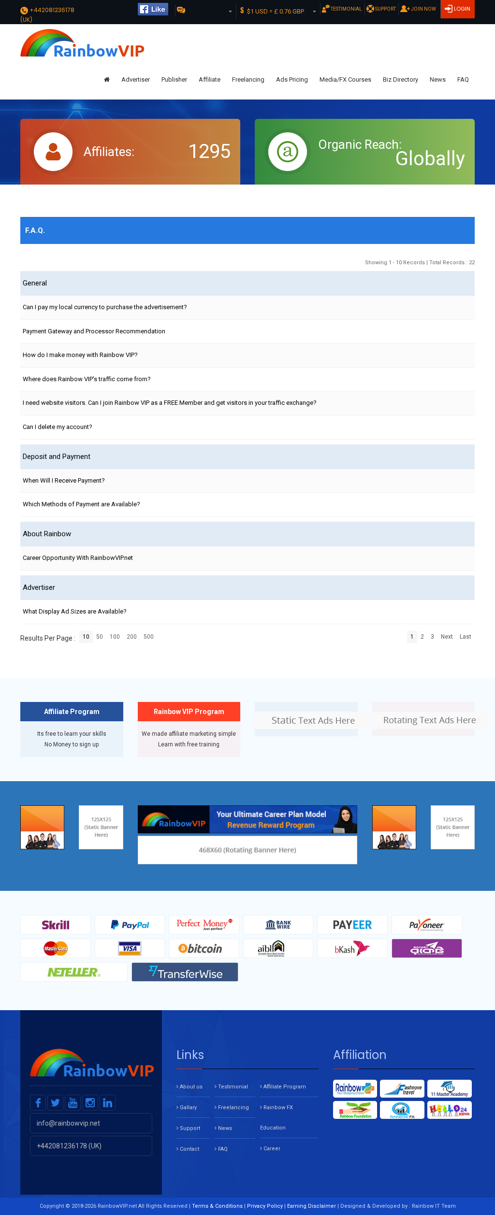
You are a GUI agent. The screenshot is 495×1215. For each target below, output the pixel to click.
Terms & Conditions (217, 1206)
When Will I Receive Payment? (64, 480)
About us (190, 1087)
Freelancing (248, 79)
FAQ (463, 79)
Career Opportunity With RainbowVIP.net (78, 557)
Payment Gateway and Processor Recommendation (94, 331)
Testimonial (346, 9)
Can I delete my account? (57, 426)
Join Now (423, 9)
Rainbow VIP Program (189, 711)
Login (461, 9)
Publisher (174, 79)
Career (271, 1148)
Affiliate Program (72, 711)
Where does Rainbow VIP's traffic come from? (87, 379)
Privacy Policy (265, 1206)
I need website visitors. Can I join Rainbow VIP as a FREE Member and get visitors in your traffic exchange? (170, 402)
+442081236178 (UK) (68, 1146)
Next (447, 636)
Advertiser (135, 79)
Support (385, 9)
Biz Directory (400, 79)
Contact (188, 1149)
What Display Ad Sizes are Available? (75, 611)
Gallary (187, 1107)
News (438, 79)
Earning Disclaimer (311, 1206)
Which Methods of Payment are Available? (81, 504)
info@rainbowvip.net (67, 1123)
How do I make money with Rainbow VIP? (80, 354)
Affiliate (209, 79)
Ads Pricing (292, 79)
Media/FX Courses (345, 79)
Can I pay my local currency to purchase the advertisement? (105, 307)
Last (465, 636)
